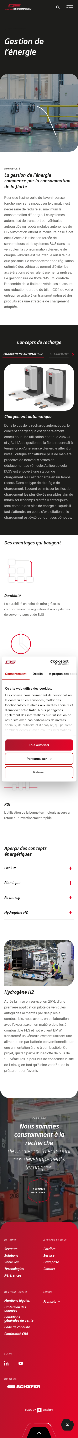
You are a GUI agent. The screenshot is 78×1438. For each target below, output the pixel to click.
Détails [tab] (37, 673)
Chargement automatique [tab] (23, 354)
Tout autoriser (39, 745)
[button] (39, 868)
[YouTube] (21, 1363)
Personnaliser (37, 758)
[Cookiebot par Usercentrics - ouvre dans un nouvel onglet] (55, 662)
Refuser (39, 772)
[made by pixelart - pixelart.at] (39, 1410)
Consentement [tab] (15, 673)
